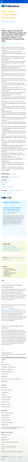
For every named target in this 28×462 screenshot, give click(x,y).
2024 (15, 257)
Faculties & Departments (7, 369)
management (16, 248)
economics (13, 246)
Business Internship (5, 406)
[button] (3, 204)
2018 (9, 259)
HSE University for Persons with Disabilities (11, 379)
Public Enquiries (4, 381)
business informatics (7, 246)
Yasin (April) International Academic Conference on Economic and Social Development (13, 427)
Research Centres (5, 415)
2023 (18, 257)
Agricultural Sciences (8, 268)
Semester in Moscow (6, 404)
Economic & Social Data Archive (8, 446)
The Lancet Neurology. (5, 43)
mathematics (21, 248)
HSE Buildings (4, 376)
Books (4, 11)
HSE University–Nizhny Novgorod (9, 310)
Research (4, 410)
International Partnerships (7, 371)
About (3, 359)
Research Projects (5, 417)
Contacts (10, 456)
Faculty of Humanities (21, 309)
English (9, 180)
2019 (6, 259)
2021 (23, 257)
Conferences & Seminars (7, 422)
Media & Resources (7, 432)
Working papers (8, 17)
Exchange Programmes (6, 397)
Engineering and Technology (10, 269)
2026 (11, 257)
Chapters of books (9, 14)
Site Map (3, 458)
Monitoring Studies (5, 420)
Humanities (6, 271)
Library (2, 444)
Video (2, 449)
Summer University (5, 399)
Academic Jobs (4, 424)
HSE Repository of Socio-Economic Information (12, 451)
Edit (26, 460)
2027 (8, 257)
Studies (3, 385)
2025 (13, 257)
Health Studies (13, 174)
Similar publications (11, 202)
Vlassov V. (3, 45)
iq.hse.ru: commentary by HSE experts (9, 442)
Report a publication (5, 21)
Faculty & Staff (4, 374)
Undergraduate (4, 392)
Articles (11, 11)
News (2, 280)
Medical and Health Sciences (10, 272)
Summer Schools (5, 401)
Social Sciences (7, 275)
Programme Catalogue (6, 390)
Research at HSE (13, 21)
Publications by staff (6, 434)
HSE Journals (4, 437)
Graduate (3, 394)
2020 (4, 259)
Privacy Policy (20, 456)
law (12, 248)
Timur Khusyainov (4, 309)
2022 (20, 257)
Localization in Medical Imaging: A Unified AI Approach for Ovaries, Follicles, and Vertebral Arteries (12, 209)
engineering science (7, 247)
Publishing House (5, 439)
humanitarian (14, 247)
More (11, 259)
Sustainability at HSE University (8, 367)
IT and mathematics (7, 248)
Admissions (3, 387)
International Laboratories (7, 413)
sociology (5, 250)
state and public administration (13, 250)
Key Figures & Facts (5, 364)
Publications (12, 6)
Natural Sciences (7, 274)
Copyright (14, 456)
